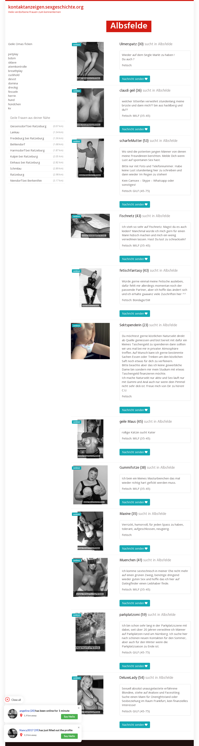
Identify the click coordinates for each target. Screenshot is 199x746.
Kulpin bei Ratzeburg (36, 156)
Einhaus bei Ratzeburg (36, 162)
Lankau (36, 132)
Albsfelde (165, 44)
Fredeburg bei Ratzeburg (36, 138)
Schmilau (36, 168)
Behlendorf (36, 144)
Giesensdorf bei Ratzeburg (36, 126)
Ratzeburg (36, 174)
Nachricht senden (133, 79)
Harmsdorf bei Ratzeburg (36, 150)
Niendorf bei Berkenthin (36, 180)
